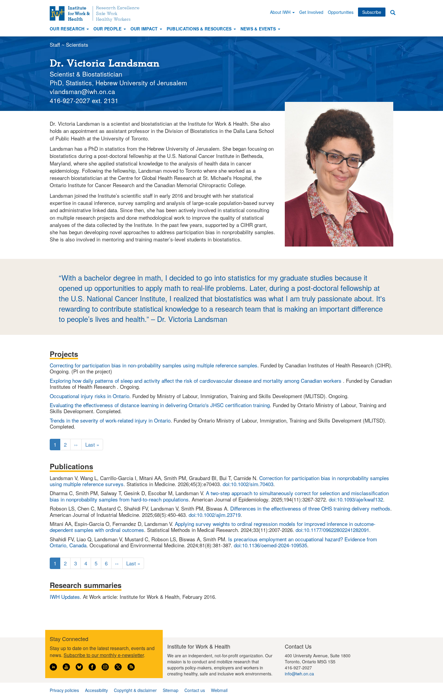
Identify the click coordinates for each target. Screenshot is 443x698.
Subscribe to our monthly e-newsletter (104, 655)
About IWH (281, 12)
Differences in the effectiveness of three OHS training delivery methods (310, 508)
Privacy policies (64, 690)
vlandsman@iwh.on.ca (82, 91)
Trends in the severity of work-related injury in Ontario (110, 420)
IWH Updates (65, 596)
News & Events (258, 29)
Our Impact (144, 29)
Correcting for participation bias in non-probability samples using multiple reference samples (153, 365)
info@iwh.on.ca (299, 674)
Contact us (194, 690)
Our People (108, 29)
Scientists (77, 44)
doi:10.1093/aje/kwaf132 (356, 499)
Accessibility (96, 690)
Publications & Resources (200, 29)
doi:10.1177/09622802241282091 (332, 529)
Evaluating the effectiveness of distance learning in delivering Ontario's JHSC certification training (160, 405)
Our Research (68, 29)
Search (393, 12)
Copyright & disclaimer (135, 690)
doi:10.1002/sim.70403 (248, 484)
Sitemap (170, 690)
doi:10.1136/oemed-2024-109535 (270, 545)
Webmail (219, 690)
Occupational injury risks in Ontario (89, 396)
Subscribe (371, 12)
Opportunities (340, 12)
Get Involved (311, 12)
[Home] (97, 13)
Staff (55, 44)
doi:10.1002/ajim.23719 (214, 514)
